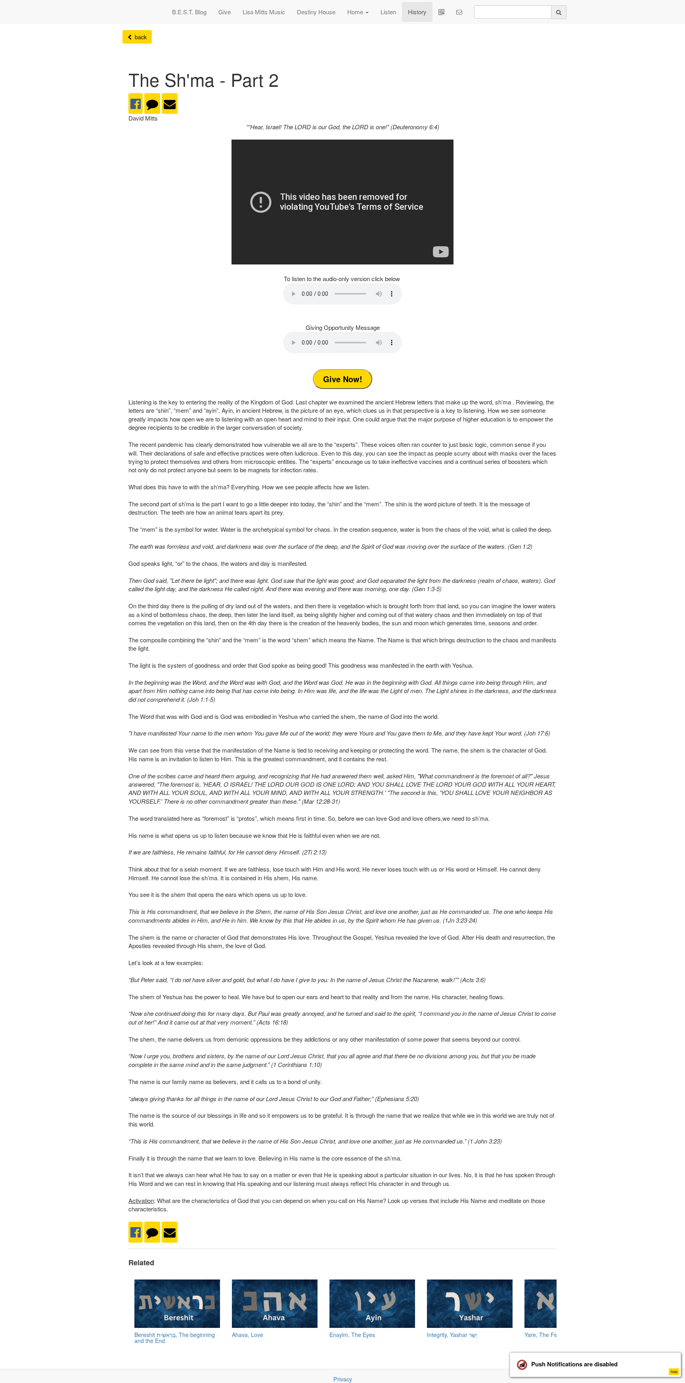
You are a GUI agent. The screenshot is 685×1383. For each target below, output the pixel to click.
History (417, 12)
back (139, 37)
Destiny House (316, 12)
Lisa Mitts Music (264, 12)
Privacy (342, 1379)
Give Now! (342, 379)
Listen (388, 12)
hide (674, 1371)
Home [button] (356, 12)
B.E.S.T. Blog (189, 12)
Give (224, 12)
